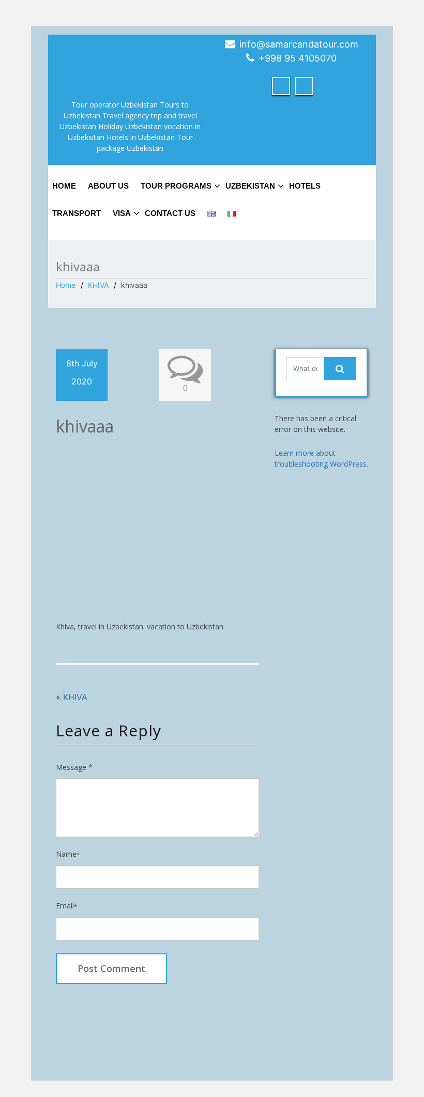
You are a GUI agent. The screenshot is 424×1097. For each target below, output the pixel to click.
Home (65, 285)
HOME (64, 185)
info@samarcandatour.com (298, 44)
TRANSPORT (76, 213)
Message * (74, 767)
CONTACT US (170, 213)
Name (68, 854)
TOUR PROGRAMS (176, 185)
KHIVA (98, 285)
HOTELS (305, 185)
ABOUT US (108, 185)
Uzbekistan (250, 185)
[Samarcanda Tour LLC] (130, 62)
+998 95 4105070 (298, 58)
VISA (122, 213)
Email (66, 905)
